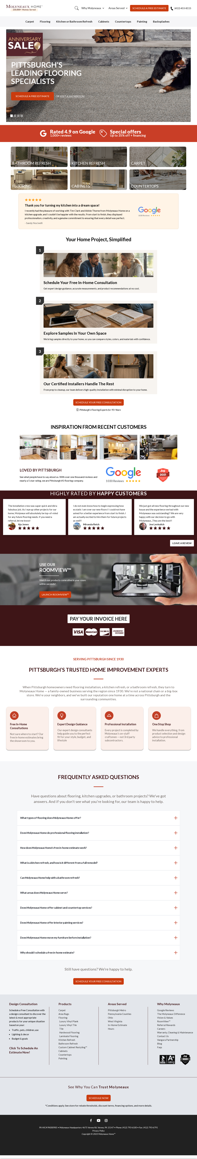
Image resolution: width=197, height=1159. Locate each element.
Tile (61, 1028)
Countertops (123, 21)
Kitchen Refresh (66, 1039)
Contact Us (163, 1036)
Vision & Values (165, 1017)
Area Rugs (63, 1014)
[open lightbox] (38, 447)
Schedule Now (98, 1097)
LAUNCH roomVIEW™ (55, 594)
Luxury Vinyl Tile (68, 1025)
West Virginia (115, 1021)
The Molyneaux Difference (171, 1014)
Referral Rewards (166, 1025)
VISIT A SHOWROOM (72, 96)
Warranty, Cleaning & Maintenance (175, 1032)
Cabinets (103, 21)
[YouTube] (98, 1121)
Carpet (29, 21)
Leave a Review (182, 543)
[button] (92, 8)
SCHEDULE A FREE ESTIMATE (149, 8)
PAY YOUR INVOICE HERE (98, 619)
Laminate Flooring (68, 1036)
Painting (142, 21)
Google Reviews (165, 1010)
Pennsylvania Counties (119, 1014)
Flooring (45, 21)
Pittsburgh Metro (117, 1010)
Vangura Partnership (167, 1039)
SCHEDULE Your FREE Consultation (98, 402)
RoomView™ (163, 1021)
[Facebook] (91, 1121)
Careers (161, 1028)
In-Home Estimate (117, 1025)
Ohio (110, 1017)
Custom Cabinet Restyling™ (72, 1047)
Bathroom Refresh (68, 1043)
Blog (159, 1043)
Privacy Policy (98, 1130)
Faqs (159, 1047)
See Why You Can (98, 1087)
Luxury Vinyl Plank (68, 1021)
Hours (111, 1028)
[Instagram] (106, 1121)
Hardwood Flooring (69, 1032)
